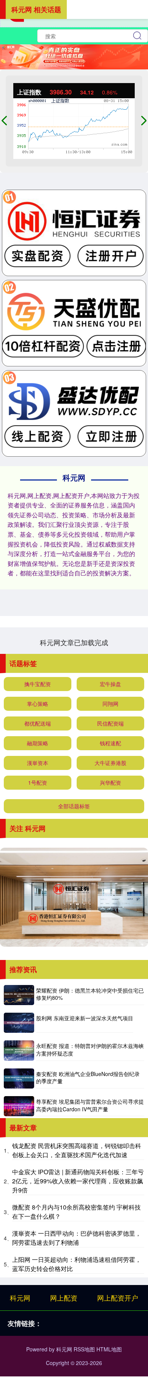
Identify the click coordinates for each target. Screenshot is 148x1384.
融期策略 (37, 743)
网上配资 (63, 1297)
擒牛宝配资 (37, 684)
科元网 (20, 1297)
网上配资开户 (117, 1297)
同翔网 (110, 703)
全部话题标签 (74, 806)
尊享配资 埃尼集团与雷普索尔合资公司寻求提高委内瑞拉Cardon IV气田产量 (90, 1105)
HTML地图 (109, 1349)
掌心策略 (37, 703)
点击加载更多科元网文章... (74, 642)
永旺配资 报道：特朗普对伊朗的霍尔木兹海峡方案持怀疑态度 (90, 1049)
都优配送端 (37, 723)
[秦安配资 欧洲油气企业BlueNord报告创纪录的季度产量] (19, 1078)
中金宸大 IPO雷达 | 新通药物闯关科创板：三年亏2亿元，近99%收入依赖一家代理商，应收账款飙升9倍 (78, 1180)
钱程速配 (110, 743)
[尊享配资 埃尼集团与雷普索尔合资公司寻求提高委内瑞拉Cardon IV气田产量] (19, 1106)
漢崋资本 (37, 763)
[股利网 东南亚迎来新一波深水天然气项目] (19, 1023)
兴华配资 (110, 782)
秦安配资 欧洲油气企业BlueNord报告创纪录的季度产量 (88, 1077)
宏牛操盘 (110, 684)
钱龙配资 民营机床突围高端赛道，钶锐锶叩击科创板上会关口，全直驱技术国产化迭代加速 (76, 1150)
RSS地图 (84, 1349)
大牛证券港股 (110, 763)
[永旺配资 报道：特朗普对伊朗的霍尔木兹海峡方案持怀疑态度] (19, 1050)
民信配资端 (110, 723)
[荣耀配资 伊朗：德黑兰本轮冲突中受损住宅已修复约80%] (19, 995)
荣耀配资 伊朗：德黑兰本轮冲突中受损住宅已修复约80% (90, 994)
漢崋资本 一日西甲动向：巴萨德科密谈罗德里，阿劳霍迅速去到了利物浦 (76, 1238)
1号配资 (37, 782)
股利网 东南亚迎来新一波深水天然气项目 (84, 1018)
